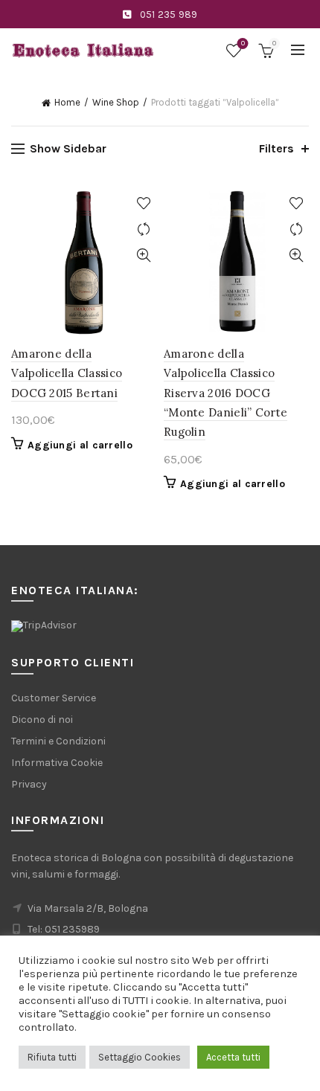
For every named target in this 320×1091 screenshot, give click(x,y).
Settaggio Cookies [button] (139, 1057)
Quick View (143, 255)
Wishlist (243, 43)
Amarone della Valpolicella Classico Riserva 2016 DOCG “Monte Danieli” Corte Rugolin (225, 393)
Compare (143, 229)
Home (67, 102)
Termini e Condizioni (58, 741)
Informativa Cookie (57, 762)
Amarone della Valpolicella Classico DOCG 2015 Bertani (66, 373)
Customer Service (53, 698)
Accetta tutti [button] (233, 1057)
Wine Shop (115, 102)
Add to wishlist (143, 203)
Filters (276, 148)
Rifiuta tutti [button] (52, 1057)
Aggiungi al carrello (80, 445)
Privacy (29, 784)
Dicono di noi (42, 719)
